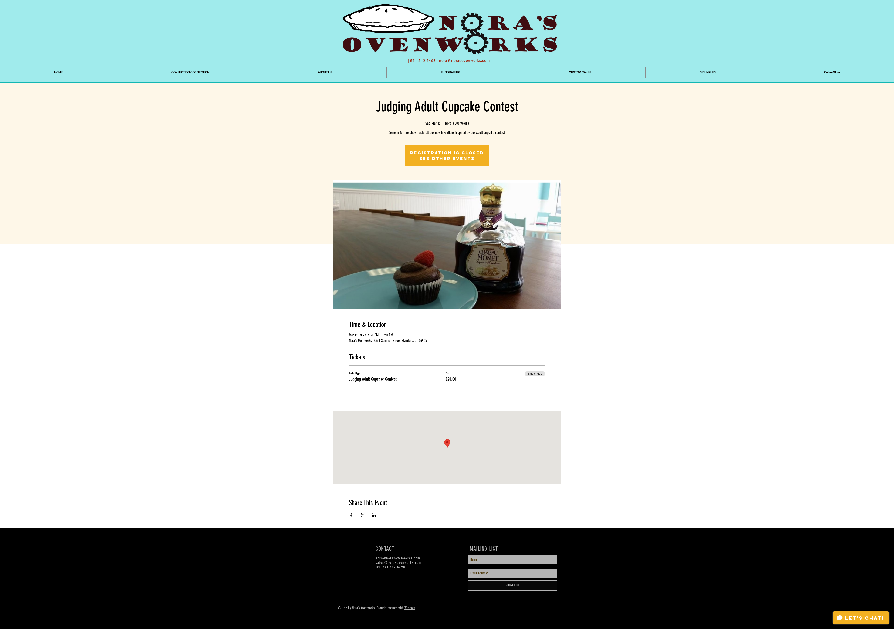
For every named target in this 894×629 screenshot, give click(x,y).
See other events (447, 158)
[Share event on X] (362, 515)
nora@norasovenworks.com (464, 60)
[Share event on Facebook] (351, 515)
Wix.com (409, 608)
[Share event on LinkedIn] (374, 515)
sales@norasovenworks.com (398, 562)
